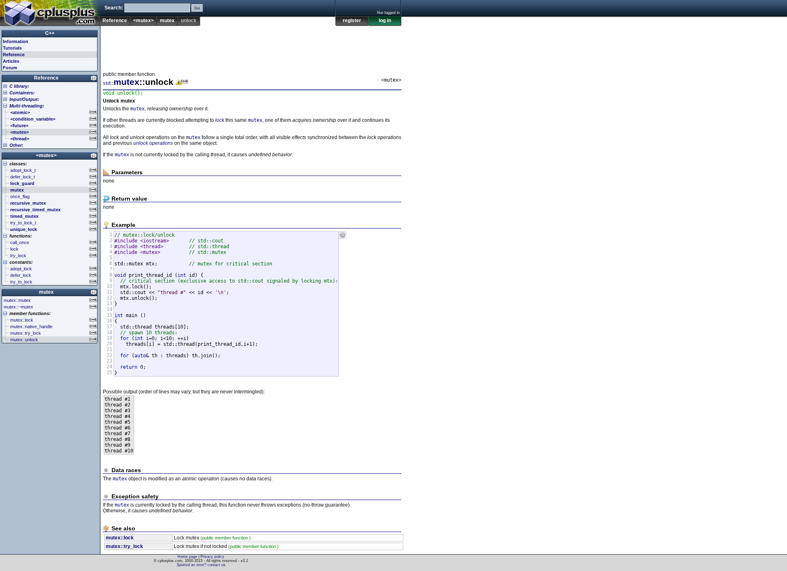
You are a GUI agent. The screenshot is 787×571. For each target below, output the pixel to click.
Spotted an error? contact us (201, 565)
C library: (19, 86)
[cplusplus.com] (50, 13)
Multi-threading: (26, 105)
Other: (16, 145)
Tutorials (12, 48)
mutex (167, 20)
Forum (10, 67)
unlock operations (153, 143)
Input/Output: (24, 99)
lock (219, 120)
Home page (187, 557)
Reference (114, 20)
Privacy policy (212, 557)
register (352, 20)
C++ (50, 33)
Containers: (22, 92)
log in (385, 20)
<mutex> (143, 20)
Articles (11, 61)
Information (15, 41)
